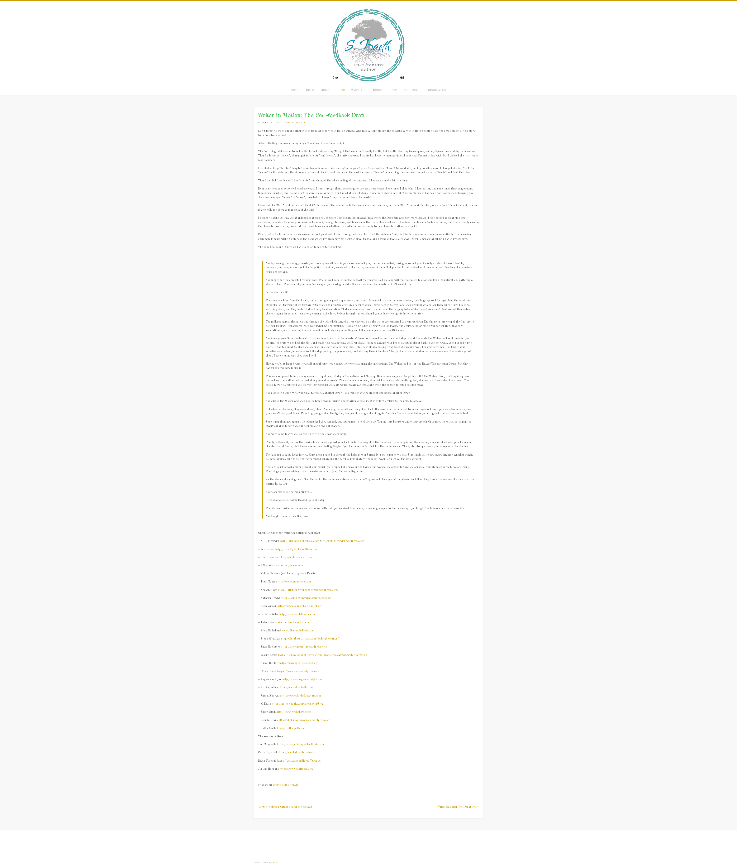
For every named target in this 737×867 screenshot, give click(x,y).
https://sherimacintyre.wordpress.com (304, 646)
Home (295, 90)
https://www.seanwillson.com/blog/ (299, 606)
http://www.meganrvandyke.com (302, 679)
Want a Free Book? (367, 90)
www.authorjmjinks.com (288, 565)
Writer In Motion (285, 785)
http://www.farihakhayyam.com (301, 695)
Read (310, 90)
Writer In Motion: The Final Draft (457, 807)
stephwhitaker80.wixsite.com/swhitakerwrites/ (310, 638)
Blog (340, 90)
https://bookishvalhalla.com (296, 687)
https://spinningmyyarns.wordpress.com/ (306, 598)
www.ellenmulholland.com (298, 630)
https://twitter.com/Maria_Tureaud (299, 760)
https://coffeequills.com (291, 728)
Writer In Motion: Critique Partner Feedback (285, 807)
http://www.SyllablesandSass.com (296, 549)
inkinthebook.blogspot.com (293, 622)
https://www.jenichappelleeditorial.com (301, 744)
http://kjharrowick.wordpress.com (343, 541)
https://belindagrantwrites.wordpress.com (304, 720)
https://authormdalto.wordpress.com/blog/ (298, 703)
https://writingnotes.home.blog (298, 663)
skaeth (301, 123)
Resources (437, 90)
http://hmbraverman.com (296, 557)
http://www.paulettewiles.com (297, 614)
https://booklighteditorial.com (296, 752)
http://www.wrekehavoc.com (293, 712)
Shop (393, 90)
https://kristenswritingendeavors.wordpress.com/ (308, 590)
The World (412, 90)
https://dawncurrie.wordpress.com (298, 671)
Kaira (276, 863)
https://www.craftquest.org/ (297, 769)
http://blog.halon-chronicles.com (299, 541)
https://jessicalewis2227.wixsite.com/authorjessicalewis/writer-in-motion (322, 655)
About (325, 90)
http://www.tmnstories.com (294, 581)
